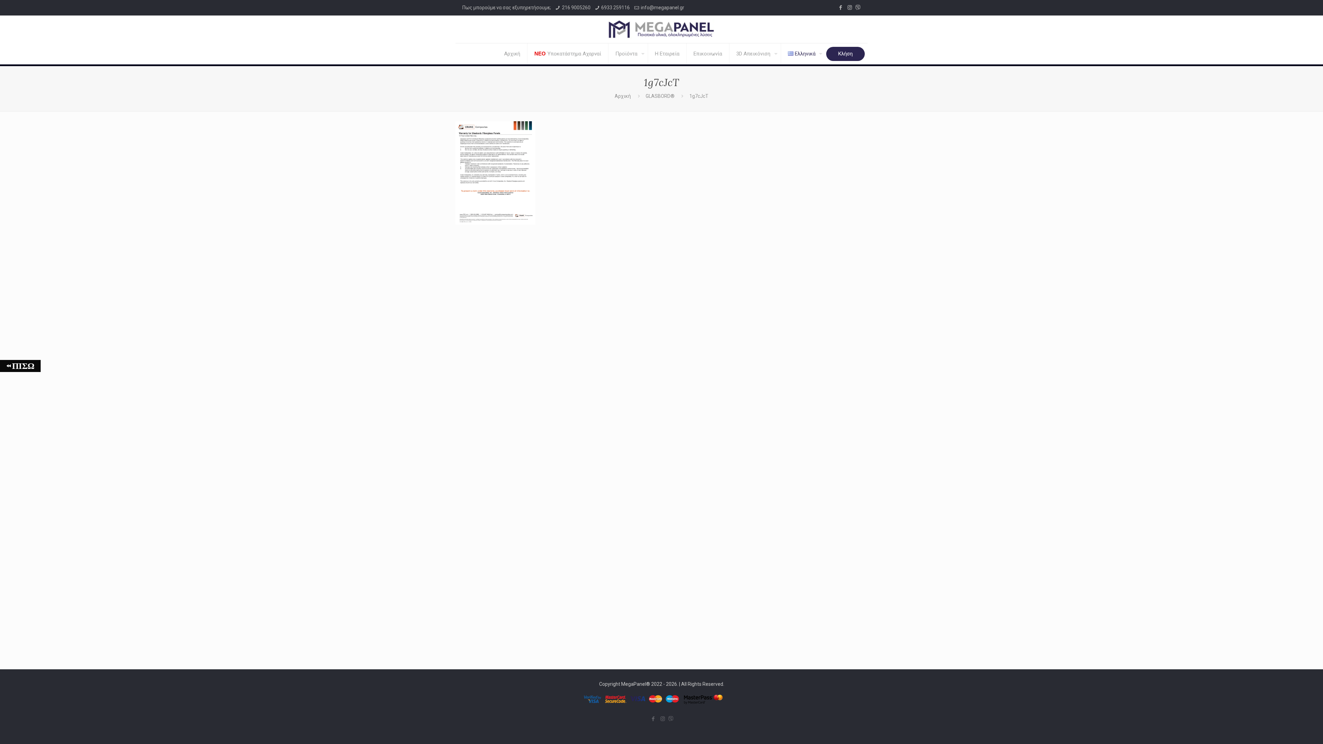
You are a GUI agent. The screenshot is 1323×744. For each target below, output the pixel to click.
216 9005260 (576, 7)
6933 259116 (615, 7)
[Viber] (858, 7)
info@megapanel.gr (662, 7)
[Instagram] (849, 7)
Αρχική (623, 96)
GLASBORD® (660, 96)
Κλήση (845, 54)
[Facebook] (840, 7)
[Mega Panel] (661, 29)
